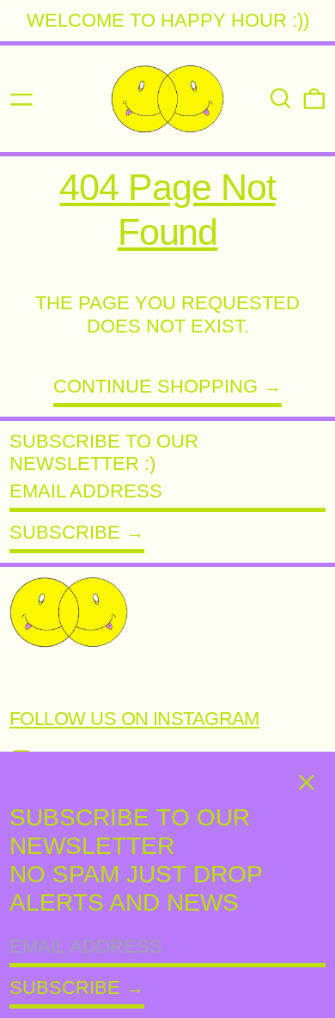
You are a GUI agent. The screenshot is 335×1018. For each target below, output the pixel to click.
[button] (281, 98)
